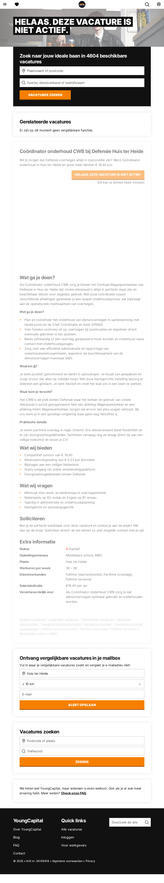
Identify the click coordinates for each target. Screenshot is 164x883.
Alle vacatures (71, 829)
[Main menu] (4, 4)
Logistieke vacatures (63, 619)
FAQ (16, 845)
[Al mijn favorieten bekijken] (17, 4)
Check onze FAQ (73, 793)
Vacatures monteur (98, 624)
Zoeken (82, 762)
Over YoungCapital (27, 829)
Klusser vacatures (33, 619)
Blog (16, 837)
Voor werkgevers (73, 845)
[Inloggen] (158, 4)
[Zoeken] (148, 4)
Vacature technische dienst (61, 624)
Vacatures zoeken (45, 95)
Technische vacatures (98, 619)
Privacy (90, 861)
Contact (19, 853)
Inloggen (67, 837)
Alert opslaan (82, 705)
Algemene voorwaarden (67, 861)
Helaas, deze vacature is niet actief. (108, 175)
